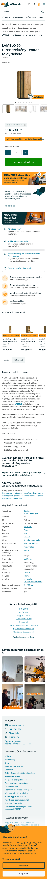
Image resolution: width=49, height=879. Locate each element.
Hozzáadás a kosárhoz (23, 162)
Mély (38, 540)
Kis (25, 540)
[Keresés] (29, 4)
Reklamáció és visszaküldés (16, 783)
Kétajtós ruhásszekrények (31, 512)
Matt (26, 533)
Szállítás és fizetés (12, 776)
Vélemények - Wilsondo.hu (16, 793)
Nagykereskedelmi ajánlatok (17, 800)
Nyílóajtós (28, 559)
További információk (11, 859)
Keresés (42, 11)
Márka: (6, 62)
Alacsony (31, 540)
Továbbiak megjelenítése (23, 637)
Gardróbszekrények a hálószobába (23, 625)
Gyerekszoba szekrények (23, 628)
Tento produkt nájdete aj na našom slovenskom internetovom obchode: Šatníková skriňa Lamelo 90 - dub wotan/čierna (22, 496)
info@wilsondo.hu (16, 725)
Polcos (35, 543)
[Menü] (43, 4)
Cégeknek (9, 769)
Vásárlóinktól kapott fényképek (18, 790)
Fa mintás (28, 579)
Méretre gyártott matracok (16, 796)
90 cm (26, 550)
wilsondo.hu (14, 737)
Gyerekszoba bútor (24, 619)
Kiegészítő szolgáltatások (16, 780)
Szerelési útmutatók (13, 803)
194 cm (27, 572)
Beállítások (23, 865)
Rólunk (8, 756)
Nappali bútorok (23, 615)
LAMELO (18, 404)
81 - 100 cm (28, 585)
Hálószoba (23, 612)
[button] (15, 102)
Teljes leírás (10, 206)
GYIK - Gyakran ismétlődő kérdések (20, 773)
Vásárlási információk (14, 766)
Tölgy (26, 530)
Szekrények (23, 622)
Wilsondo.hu (14, 733)
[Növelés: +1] (25, 152)
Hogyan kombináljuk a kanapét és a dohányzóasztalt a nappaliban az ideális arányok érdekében (22, 824)
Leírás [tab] (6, 360)
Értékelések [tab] (18, 360)
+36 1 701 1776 (15, 729)
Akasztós (27, 543)
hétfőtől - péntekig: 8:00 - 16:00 (18, 742)
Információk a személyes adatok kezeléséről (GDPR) (18, 807)
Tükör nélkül (29, 547)
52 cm (26, 576)
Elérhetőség (10, 759)
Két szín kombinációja (33, 581)
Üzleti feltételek (11, 786)
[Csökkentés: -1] (8, 152)
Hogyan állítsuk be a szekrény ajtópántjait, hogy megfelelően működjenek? (22, 473)
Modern (27, 537)
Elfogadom (23, 873)
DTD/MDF (28, 527)
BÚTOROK (23, 609)
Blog (7, 763)
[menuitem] (6, 17)
